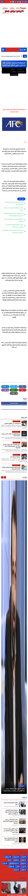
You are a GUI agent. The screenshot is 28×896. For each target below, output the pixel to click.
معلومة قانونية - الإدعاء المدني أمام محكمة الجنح (11, 435)
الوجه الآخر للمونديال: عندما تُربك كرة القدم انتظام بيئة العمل (14, 203)
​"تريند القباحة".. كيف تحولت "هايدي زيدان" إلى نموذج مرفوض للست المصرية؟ (11, 446)
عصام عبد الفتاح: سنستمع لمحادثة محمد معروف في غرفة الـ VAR (14, 226)
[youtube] (11, 2)
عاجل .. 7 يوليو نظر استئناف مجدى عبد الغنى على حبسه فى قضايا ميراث (14, 789)
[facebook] (23, 2)
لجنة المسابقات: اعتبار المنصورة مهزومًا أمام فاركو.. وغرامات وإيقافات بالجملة (13, 214)
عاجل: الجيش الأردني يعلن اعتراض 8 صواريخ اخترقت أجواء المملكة (10, 821)
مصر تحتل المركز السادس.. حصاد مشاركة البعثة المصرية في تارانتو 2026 (13, 231)
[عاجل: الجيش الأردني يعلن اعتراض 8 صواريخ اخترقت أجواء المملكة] (22, 821)
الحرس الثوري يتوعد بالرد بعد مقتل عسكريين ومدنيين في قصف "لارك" (11, 830)
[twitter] (13, 2)
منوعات (15, 870)
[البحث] (2, 2)
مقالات (23, 870)
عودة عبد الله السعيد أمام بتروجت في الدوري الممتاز (13, 209)
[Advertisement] (14, 33)
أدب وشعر (7, 857)
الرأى (9, 860)
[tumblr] (15, 2)
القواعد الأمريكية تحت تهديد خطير (11, 803)
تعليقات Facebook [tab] (14, 403)
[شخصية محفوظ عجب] (24, 456)
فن (17, 866)
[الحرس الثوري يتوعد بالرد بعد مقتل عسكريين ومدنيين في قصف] (22, 830)
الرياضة (13, 72)
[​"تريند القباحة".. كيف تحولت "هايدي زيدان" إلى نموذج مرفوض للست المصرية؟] (24, 444)
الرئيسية (22, 50)
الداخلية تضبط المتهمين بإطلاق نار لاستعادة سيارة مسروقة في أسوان (11, 812)
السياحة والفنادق (13, 863)
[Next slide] (2, 477)
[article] (14, 637)
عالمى (4, 863)
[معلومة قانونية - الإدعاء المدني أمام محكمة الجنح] (24, 433)
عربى (23, 866)
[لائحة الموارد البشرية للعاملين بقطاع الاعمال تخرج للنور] (24, 467)
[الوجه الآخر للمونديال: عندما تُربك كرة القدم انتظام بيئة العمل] (22, 840)
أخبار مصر (16, 857)
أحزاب (23, 857)
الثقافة (15, 860)
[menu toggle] (26, 2)
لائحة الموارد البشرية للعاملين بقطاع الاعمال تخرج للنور (11, 468)
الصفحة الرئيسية (21, 72)
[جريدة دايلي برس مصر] (14, 10)
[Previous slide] (5, 477)
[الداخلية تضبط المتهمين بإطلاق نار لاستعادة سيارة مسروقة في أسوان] (22, 812)
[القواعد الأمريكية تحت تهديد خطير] (22, 804)
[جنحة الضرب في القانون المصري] (24, 423)
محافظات (11, 866)
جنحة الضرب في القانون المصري (12, 423)
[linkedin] (18, 2)
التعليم (22, 860)
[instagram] (20, 2)
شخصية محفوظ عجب (15, 457)
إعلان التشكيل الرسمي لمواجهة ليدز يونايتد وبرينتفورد (13, 220)
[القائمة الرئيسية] (3, 50)
